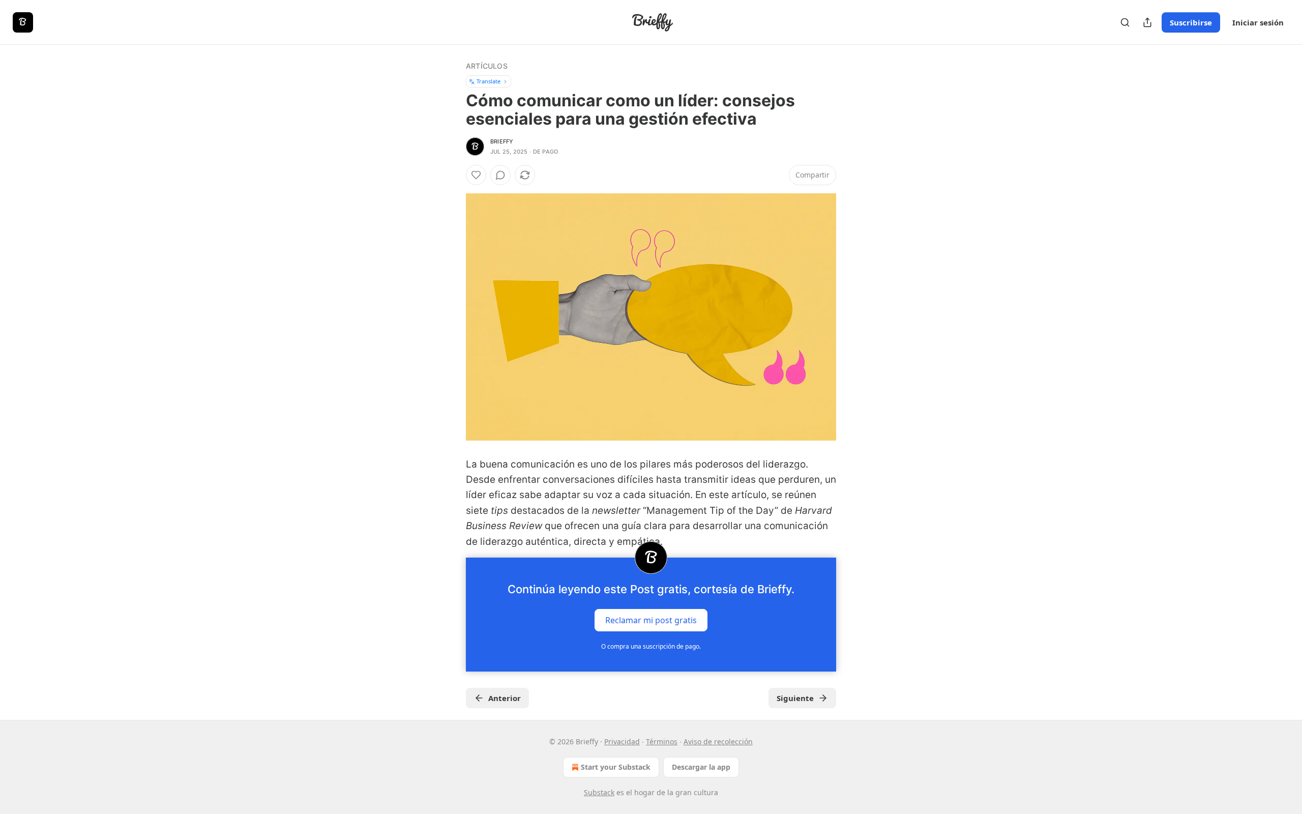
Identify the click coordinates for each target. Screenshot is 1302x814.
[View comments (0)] (500, 175)
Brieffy (501, 141)
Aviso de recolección (718, 741)
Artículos (487, 66)
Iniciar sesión (1258, 22)
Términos (661, 741)
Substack (599, 792)
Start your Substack (615, 767)
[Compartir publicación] (1147, 22)
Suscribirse (1191, 22)
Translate (488, 81)
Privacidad (622, 741)
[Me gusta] (476, 175)
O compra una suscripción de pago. (651, 646)
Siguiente (795, 698)
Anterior (504, 698)
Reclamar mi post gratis (651, 619)
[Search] (1125, 22)
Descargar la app (701, 767)
